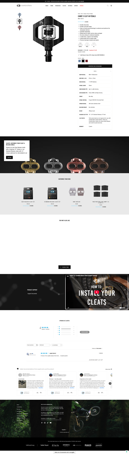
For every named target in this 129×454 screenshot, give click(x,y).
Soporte (76, 5)
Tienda (51, 5)
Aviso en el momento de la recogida (64, 452)
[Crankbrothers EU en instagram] (45, 423)
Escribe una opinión (84, 332)
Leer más (9, 157)
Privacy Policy (52, 413)
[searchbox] (31, 345)
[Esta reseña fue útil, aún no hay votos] (98, 359)
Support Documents (32, 293)
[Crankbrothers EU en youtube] (50, 423)
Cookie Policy (19, 420)
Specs (95, 71)
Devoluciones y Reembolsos (22, 413)
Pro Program (19, 411)
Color (81, 58)
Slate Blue (79, 61)
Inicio (79, 13)
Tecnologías (58, 5)
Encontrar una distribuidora (95, 66)
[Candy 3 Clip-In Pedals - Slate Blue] (26, 252)
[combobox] (44, 345)
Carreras (18, 409)
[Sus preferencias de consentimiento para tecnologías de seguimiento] (126, 451)
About (18, 404)
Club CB (82, 1)
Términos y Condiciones (21, 415)
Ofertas (81, 5)
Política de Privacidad (21, 418)
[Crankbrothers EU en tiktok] (47, 423)
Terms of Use (59, 413)
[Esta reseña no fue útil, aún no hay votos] (101, 359)
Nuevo (47, 5)
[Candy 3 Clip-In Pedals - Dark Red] (30, 252)
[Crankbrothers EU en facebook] (42, 423)
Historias (70, 5)
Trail (82, 13)
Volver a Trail (65, 267)
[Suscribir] (60, 418)
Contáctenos (19, 406)
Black (83, 61)
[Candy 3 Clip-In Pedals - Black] (28, 252)
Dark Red (86, 61)
